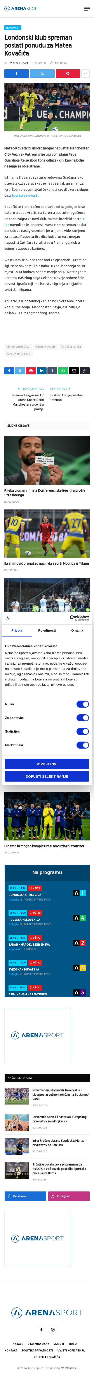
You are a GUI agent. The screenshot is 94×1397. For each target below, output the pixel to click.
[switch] (83, 717)
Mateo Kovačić (45, 346)
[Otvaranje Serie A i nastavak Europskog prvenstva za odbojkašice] (17, 1122)
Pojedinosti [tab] (47, 630)
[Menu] (87, 9)
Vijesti (59, 1344)
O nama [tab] (77, 630)
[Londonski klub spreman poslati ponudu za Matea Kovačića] (47, 107)
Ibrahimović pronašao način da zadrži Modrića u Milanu (46, 563)
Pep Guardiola (71, 346)
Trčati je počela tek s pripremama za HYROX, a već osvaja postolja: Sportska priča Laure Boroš (59, 1169)
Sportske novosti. (25, 195)
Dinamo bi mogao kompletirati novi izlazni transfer (44, 846)
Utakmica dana (38, 1344)
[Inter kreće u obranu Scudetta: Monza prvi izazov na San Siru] (17, 1146)
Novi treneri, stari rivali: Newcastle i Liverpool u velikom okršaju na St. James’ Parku (61, 1094)
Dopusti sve (47, 764)
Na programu (47, 872)
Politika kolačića (47, 1357)
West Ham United (19, 353)
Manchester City (18, 346)
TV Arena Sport (18, 62)
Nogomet (13, 27)
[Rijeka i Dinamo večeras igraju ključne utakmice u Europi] (47, 602)
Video (72, 1344)
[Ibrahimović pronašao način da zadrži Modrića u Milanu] (47, 533)
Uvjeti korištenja (71, 1350)
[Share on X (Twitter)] (42, 73)
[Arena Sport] (22, 9)
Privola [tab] (16, 630)
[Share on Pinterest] (68, 73)
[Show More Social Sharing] (85, 73)
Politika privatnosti (37, 1350)
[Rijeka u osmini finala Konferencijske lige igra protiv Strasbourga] (47, 460)
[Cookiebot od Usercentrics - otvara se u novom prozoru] (70, 618)
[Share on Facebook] (16, 73)
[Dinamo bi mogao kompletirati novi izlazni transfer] (47, 816)
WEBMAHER (68, 1368)
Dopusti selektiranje (47, 776)
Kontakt (11, 1350)
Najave (18, 1344)
